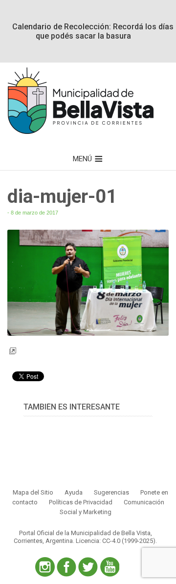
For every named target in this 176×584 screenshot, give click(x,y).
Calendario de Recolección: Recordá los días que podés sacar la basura (93, 31)
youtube (109, 567)
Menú (82, 158)
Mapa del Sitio (33, 492)
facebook (66, 567)
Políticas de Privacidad (80, 502)
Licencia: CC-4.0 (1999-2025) (115, 540)
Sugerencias (111, 492)
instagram (45, 567)
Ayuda (74, 492)
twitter (88, 567)
